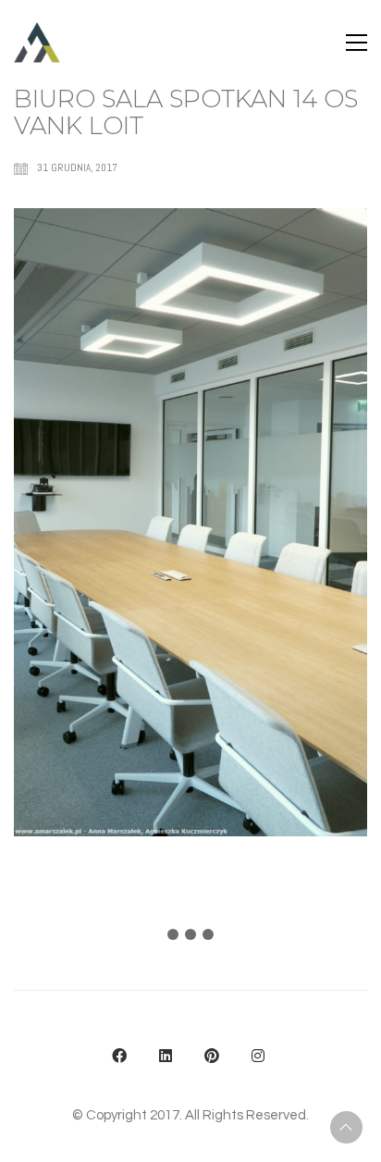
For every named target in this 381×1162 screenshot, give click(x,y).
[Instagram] (258, 1055)
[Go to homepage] (37, 42)
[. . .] (190, 938)
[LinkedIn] (165, 1055)
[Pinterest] (211, 1055)
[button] (356, 43)
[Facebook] (119, 1055)
